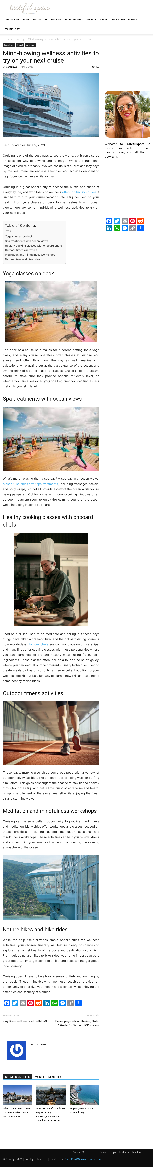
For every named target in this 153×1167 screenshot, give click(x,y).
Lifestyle (103, 1152)
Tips (113, 1152)
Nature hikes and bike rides (23, 259)
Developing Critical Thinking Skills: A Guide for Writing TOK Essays (77, 1023)
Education (118, 19)
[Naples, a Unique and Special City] (84, 1095)
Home (25, 19)
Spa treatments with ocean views (26, 241)
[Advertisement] (127, 63)
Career (104, 19)
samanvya (12, 66)
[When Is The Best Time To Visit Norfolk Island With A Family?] (17, 1095)
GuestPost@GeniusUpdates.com (83, 1159)
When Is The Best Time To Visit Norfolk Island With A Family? (16, 1112)
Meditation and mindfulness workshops (30, 254)
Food (131, 19)
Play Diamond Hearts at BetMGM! (25, 1021)
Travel (20, 44)
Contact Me (12, 19)
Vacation (30, 44)
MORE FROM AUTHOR (49, 1077)
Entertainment (74, 19)
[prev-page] (5, 1128)
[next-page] (11, 1128)
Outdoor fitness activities (21, 250)
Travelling (18, 39)
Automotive (39, 19)
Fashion (91, 19)
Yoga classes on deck (19, 236)
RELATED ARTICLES (17, 1077)
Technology (12, 29)
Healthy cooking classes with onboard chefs (33, 245)
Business (56, 19)
